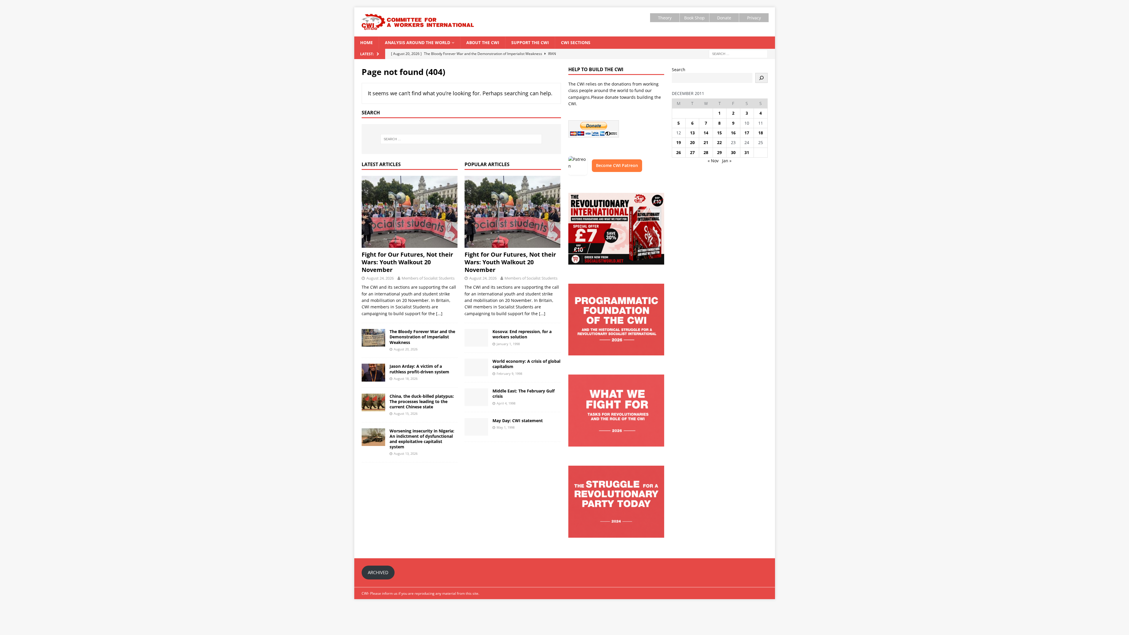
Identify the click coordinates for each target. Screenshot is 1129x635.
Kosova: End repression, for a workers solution (522, 334)
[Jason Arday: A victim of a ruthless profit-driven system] (373, 372)
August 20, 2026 (405, 349)
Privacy (754, 18)
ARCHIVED (378, 572)
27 (692, 152)
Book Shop (694, 18)
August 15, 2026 (405, 413)
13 (692, 133)
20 (692, 142)
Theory (665, 18)
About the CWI (482, 42)
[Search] (761, 78)
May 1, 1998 (506, 427)
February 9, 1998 (509, 373)
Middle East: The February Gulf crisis (523, 393)
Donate (724, 18)
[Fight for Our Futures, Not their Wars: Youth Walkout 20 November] (410, 212)
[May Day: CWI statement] (476, 427)
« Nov (713, 160)
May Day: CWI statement (517, 420)
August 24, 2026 (380, 278)
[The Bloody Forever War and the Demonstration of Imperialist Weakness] (373, 338)
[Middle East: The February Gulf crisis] (476, 397)
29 (719, 152)
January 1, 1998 (508, 344)
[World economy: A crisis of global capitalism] (476, 367)
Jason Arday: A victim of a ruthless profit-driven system (419, 368)
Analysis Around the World (417, 42)
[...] (439, 313)
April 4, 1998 (506, 403)
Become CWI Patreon (617, 165)
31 (746, 152)
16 (733, 133)
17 (746, 133)
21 (706, 142)
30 (733, 152)
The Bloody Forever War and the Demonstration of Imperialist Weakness (422, 337)
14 (706, 133)
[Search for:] (738, 53)
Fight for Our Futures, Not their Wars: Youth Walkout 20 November (407, 262)
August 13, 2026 (405, 453)
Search (678, 69)
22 (719, 142)
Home (366, 42)
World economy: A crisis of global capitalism (526, 363)
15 (719, 133)
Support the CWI (530, 42)
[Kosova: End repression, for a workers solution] (476, 338)
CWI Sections (575, 42)
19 (678, 142)
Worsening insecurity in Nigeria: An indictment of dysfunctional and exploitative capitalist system (422, 439)
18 (760, 133)
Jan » (726, 160)
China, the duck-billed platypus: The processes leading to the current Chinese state (422, 401)
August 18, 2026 (405, 378)
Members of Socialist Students (428, 278)
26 (678, 152)
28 (706, 152)
